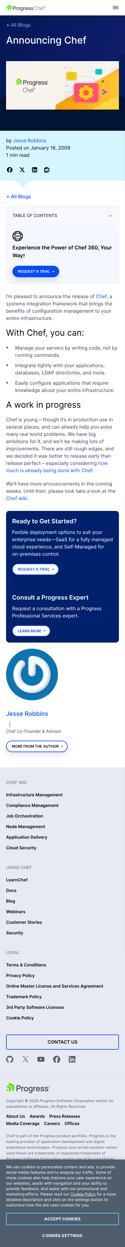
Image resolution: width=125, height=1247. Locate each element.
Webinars (15, 912)
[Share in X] (23, 169)
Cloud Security (21, 848)
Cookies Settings (62, 1235)
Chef (101, 296)
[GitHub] (9, 1060)
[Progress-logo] (28, 1088)
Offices (72, 1123)
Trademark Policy (24, 997)
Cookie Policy (20, 1018)
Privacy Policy (20, 975)
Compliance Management (32, 805)
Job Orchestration (24, 816)
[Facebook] (56, 1060)
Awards (37, 1116)
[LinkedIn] (72, 1060)
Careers (52, 1123)
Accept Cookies (62, 1218)
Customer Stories (24, 922)
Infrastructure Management (34, 795)
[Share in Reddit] (46, 169)
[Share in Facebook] (10, 169)
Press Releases (64, 1116)
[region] (62, 1203)
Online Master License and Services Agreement (54, 986)
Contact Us (62, 1042)
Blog (10, 901)
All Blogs (21, 25)
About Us (15, 1116)
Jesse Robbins (27, 713)
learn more (30, 631)
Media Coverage (22, 1123)
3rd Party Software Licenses (35, 1007)
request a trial (34, 569)
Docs (11, 890)
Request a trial (34, 271)
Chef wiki (16, 498)
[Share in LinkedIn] (35, 169)
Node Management (25, 826)
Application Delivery (26, 837)
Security (14, 933)
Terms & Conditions (26, 965)
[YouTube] (41, 1060)
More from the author (35, 746)
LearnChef (17, 880)
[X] (25, 1060)
